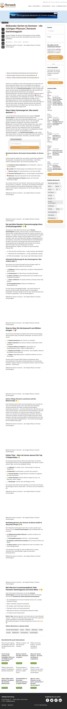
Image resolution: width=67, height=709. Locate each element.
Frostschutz (52, 206)
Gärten (59, 209)
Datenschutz (10, 704)
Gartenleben (9, 42)
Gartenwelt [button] (36, 6)
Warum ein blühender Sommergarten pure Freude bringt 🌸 (22, 73)
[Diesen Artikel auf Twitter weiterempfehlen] (3, 32)
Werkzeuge (34, 629)
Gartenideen (52, 215)
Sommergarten (24, 632)
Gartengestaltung (53, 212)
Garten (22, 629)
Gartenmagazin (33, 632)
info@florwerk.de (10, 701)
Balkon (50, 186)
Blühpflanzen (15, 632)
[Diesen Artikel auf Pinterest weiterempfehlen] (3, 39)
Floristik (51, 195)
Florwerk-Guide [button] (61, 6)
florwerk (8, 632)
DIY (58, 189)
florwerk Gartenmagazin (12, 629)
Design (41, 629)
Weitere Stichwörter (55, 221)
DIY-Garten (51, 192)
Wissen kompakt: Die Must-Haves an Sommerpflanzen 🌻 (22, 75)
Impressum (4, 704)
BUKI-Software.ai (43, 704)
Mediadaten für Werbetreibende (55, 57)
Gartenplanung (52, 218)
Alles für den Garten (54, 183)
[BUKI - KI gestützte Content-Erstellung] (33, 15)
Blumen (58, 186)
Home (30, 6)
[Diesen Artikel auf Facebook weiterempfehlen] (3, 29)
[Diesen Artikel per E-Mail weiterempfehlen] (3, 46)
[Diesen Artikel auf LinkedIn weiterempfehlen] (3, 43)
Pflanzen (28, 629)
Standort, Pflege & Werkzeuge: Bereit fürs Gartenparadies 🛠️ (23, 77)
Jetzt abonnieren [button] (24, 147)
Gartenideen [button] (46, 6)
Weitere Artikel (55, 174)
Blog (53, 6)
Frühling (51, 209)
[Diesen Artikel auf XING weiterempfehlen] (3, 36)
